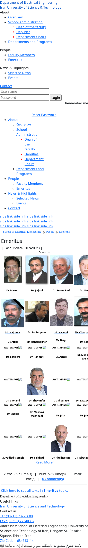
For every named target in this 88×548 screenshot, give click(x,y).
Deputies (23, 32)
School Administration (25, 22)
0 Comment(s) (53, 479)
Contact (6, 86)
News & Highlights (22, 193)
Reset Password (44, 115)
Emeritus (15, 60)
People (13, 178)
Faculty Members (21, 55)
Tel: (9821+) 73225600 (16, 516)
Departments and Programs (30, 41)
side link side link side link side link (26, 216)
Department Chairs (31, 37)
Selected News (19, 73)
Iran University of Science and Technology (32, 506)
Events (13, 78)
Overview (15, 17)
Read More (44, 462)
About (13, 119)
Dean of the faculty (31, 27)
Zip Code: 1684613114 (17, 540)
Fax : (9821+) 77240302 (17, 521)
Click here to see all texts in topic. (34, 490)
